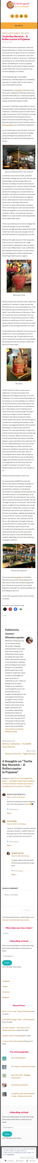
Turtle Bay (18, 90)
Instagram (6, 981)
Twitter (5, 986)
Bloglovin (5, 997)
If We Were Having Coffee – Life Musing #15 (18, 1019)
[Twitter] (17, 16)
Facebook (6, 992)
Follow (7, 963)
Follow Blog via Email (19, 941)
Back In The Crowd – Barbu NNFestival (16, 1011)
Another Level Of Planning (11, 1036)
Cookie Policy (10, 1154)
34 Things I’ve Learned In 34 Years (23, 1066)
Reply (9, 813)
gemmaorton (17, 853)
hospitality (9, 125)
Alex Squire (12, 821)
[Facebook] (21, 16)
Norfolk (5, 33)
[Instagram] (12, 16)
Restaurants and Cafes (19, 33)
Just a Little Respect (18, 1058)
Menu (20, 26)
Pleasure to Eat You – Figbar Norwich (20, 752)
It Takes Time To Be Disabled (13, 1041)
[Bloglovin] (26, 16)
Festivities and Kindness (19, 1085)
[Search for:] (19, 933)
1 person (16, 809)
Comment (26, 910)
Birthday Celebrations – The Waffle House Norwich (16, 744)
